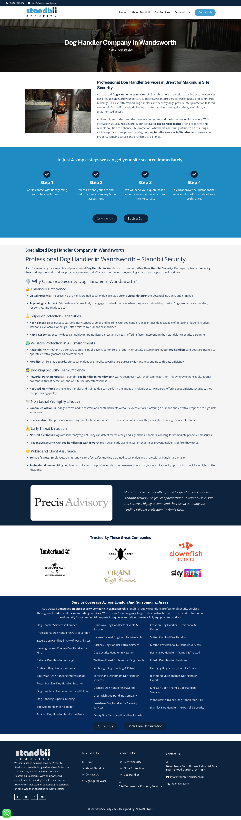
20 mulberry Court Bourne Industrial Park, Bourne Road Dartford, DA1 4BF (192, 768)
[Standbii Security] (41, 16)
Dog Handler (131, 774)
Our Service (125, 49)
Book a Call (136, 218)
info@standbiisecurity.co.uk (187, 777)
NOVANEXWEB (144, 809)
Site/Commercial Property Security (140, 786)
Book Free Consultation (145, 726)
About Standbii (140, 12)
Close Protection (133, 768)
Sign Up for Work (95, 781)
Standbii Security (100, 809)
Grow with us (183, 12)
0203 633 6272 (180, 784)
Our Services (162, 12)
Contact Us (205, 12)
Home (122, 12)
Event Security (132, 762)
